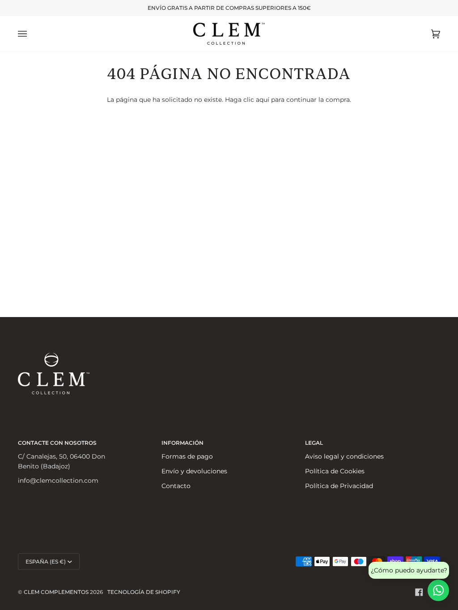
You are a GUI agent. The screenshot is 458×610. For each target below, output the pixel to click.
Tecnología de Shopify (143, 592)
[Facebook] (419, 592)
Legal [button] (314, 442)
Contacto (176, 485)
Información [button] (182, 442)
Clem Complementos (56, 592)
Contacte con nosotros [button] (57, 442)
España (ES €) (45, 561)
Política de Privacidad (339, 485)
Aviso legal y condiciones (344, 456)
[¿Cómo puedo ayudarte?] (438, 590)
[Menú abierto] (31, 33)
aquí (262, 99)
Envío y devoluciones (194, 471)
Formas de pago (187, 456)
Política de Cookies (335, 471)
